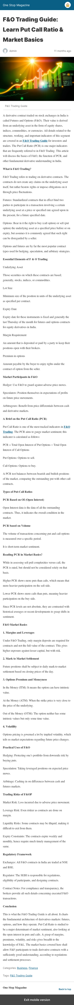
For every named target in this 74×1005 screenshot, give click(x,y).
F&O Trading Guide (21, 975)
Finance (33, 967)
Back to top (65, 989)
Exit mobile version (37, 1000)
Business (22, 967)
